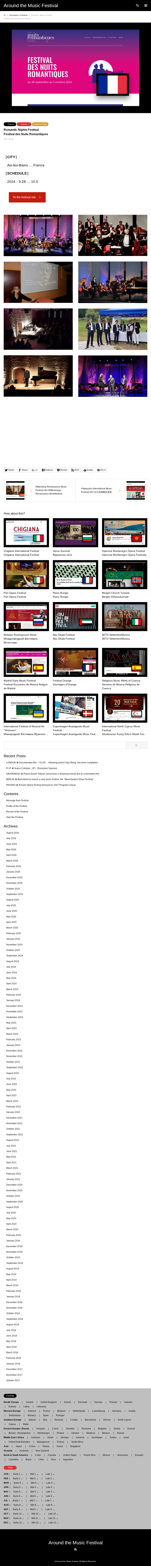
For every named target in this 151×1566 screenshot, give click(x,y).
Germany (117, 1411)
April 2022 (11, 1095)
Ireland (67, 1402)
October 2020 (13, 1196)
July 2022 (11, 1078)
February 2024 (13, 995)
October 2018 (13, 1313)
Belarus (106, 1433)
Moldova (90, 1433)
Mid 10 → (36, 1513)
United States (70, 1455)
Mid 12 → (36, 1522)
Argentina (67, 1459)
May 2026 (11, 849)
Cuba (38, 1455)
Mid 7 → (34, 1500)
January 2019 (13, 1296)
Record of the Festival (17, 811)
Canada (52, 1455)
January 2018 (13, 1363)
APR (6, 1487)
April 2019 (11, 1280)
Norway (98, 1402)
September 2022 (14, 1067)
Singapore (75, 1446)
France (11, 124)
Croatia (74, 1420)
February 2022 (13, 1106)
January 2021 (13, 1179)
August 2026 (12, 833)
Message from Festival (17, 800)
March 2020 (12, 1229)
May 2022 (11, 1090)
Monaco (31, 1415)
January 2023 (13, 1045)
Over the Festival (14, 817)
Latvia (26, 1406)
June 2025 (11, 911)
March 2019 (12, 1285)
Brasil (28, 1459)
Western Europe (13, 1411)
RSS (75, 1549)
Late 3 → (50, 1483)
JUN (6, 1496)
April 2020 (11, 1224)
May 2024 (11, 978)
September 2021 (14, 1134)
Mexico (106, 1455)
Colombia (13, 1459)
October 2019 (13, 1257)
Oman (50, 1437)
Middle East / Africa (15, 1437)
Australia (24, 1450)
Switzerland (14, 1415)
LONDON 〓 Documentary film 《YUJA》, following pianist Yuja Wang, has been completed (52, 762)
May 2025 (11, 916)
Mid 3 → (35, 1483)
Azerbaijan (97, 1437)
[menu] (145, 5)
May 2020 (11, 1218)
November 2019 (14, 1252)
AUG (6, 1505)
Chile (41, 1459)
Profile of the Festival (16, 806)
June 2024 (11, 972)
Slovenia (58, 1420)
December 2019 (14, 1246)
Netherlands (79, 1411)
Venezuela (122, 1455)
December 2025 (14, 877)
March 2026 (12, 860)
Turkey (113, 1437)
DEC (6, 1522)
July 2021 (11, 1146)
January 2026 (13, 872)
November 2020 (14, 1190)
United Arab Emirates (19, 1442)
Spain (46, 1415)
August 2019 (12, 1268)
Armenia (80, 1437)
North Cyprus (124, 1420)
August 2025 (12, 899)
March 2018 (12, 1352)
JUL (6, 1500)
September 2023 (14, 1017)
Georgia (64, 1437)
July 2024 (11, 967)
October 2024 (13, 950)
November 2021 (14, 1123)
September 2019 (14, 1263)
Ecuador (139, 1455)
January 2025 (13, 939)
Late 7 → (50, 1500)
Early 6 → (18, 1496)
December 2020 (14, 1185)
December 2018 (14, 1302)
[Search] (137, 5)
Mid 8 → (34, 1505)
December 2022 (14, 1050)
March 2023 (12, 1034)
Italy (45, 1420)
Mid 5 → (34, 1491)
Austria (132, 1411)
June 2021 (11, 1151)
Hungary (40, 1428)
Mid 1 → (34, 1474)
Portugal (60, 1415)
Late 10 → (53, 1513)
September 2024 (14, 955)
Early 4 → (18, 1487)
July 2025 (11, 905)
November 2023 (14, 1011)
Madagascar (43, 1442)
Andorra (32, 1411)
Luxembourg (98, 1411)
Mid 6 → (34, 1496)
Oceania (9, 1450)
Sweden (128, 1402)
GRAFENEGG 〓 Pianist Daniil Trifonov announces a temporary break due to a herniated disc (52, 774)
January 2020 (13, 1240)
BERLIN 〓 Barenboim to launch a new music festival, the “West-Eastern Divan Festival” (50, 779)
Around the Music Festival (75, 1542)
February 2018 (13, 1358)
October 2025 (13, 888)
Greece (107, 1420)
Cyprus (12, 1424)
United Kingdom (48, 1402)
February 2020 (13, 1235)
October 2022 (13, 1062)
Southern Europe (14, 1420)
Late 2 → (50, 1478)
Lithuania (41, 1406)
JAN (6, 1474)
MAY (6, 1491)
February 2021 (13, 1173)
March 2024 (12, 989)
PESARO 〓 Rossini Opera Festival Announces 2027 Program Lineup (41, 785)
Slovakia (70, 1428)
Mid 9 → (34, 1509)
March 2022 (12, 1101)
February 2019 (13, 1291)
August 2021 (12, 1140)
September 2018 (14, 1319)
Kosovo (131, 1428)
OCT (6, 1513)
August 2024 (12, 961)
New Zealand (42, 1450)
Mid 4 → (34, 1487)
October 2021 (13, 1129)
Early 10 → (19, 1513)
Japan (18, 1446)
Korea (60, 1446)
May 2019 (11, 1274)
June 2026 (11, 844)
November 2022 (14, 1056)
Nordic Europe (12, 1402)
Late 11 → (53, 1518)
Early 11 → (19, 1518)
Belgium (61, 1411)
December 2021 (14, 1118)
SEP (6, 1509)
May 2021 (11, 1157)
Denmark (82, 1402)
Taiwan (46, 1446)
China (32, 1446)
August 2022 (12, 1073)
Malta (26, 1424)
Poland (60, 1433)
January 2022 (13, 1112)
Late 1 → (50, 1474)
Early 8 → (18, 1505)
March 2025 (12, 927)
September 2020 (14, 1201)
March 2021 (12, 1168)
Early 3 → (19, 1483)
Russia (120, 1433)
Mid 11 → (36, 1518)
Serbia (116, 1428)
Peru (53, 1459)
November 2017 (14, 1375)
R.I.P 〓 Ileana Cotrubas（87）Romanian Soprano (31, 768)
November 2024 (14, 944)
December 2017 (14, 1369)
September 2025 (14, 894)
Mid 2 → (34, 1478)
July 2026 (11, 838)
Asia (7, 1446)
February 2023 (13, 1039)
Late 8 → (50, 1505)
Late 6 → (50, 1496)
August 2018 (12, 1324)
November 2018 (14, 1308)
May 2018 (11, 1341)
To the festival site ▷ (27, 197)
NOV (6, 1518)
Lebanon (35, 1437)
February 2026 (13, 866)
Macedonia (90, 1420)
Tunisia (60, 1442)
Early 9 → (18, 1509)
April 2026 (11, 855)
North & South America (17, 1455)
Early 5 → (18, 1491)
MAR (6, 1483)
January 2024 (13, 1000)
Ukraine (75, 1433)
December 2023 (14, 1006)
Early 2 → (18, 1478)
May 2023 (11, 1023)
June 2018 (11, 1335)
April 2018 (11, 1347)
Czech (55, 1428)
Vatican (32, 1420)
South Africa (77, 1442)
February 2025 (13, 933)
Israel (126, 1437)
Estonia (12, 1406)
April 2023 (11, 1028)
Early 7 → (18, 1500)
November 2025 (14, 883)
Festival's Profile (40, 124)
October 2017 (13, 1380)
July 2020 (11, 1212)
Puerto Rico (90, 1455)
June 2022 (11, 1084)
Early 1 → (18, 1474)
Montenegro (43, 1433)
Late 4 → (50, 1487)
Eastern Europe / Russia (17, 1428)
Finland (113, 1402)
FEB (6, 1478)
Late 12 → (53, 1522)
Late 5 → (50, 1491)
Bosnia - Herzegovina (19, 1433)
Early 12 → (19, 1522)
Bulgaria (102, 1428)
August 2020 (12, 1207)
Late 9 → (25, 124)
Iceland (30, 1402)
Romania (86, 1428)
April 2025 (11, 922)
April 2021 (11, 1162)
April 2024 (11, 983)
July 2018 (11, 1330)
